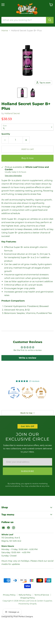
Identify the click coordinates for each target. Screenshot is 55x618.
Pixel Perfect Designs (23, 616)
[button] (22, 93)
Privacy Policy (9, 595)
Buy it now (27, 158)
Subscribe (27, 471)
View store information (13, 176)
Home (4, 30)
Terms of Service (41, 595)
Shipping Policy (27, 598)
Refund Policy (25, 595)
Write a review (27, 358)
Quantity (5, 134)
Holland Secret (12, 113)
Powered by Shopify (27, 604)
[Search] (50, 20)
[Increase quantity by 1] (26, 139)
